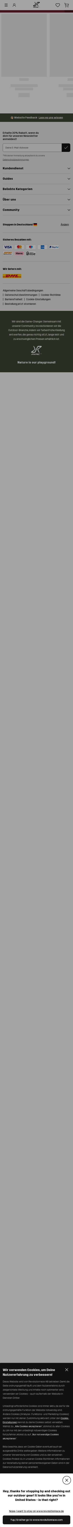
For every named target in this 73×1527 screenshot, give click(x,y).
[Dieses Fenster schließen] (66, 1480)
